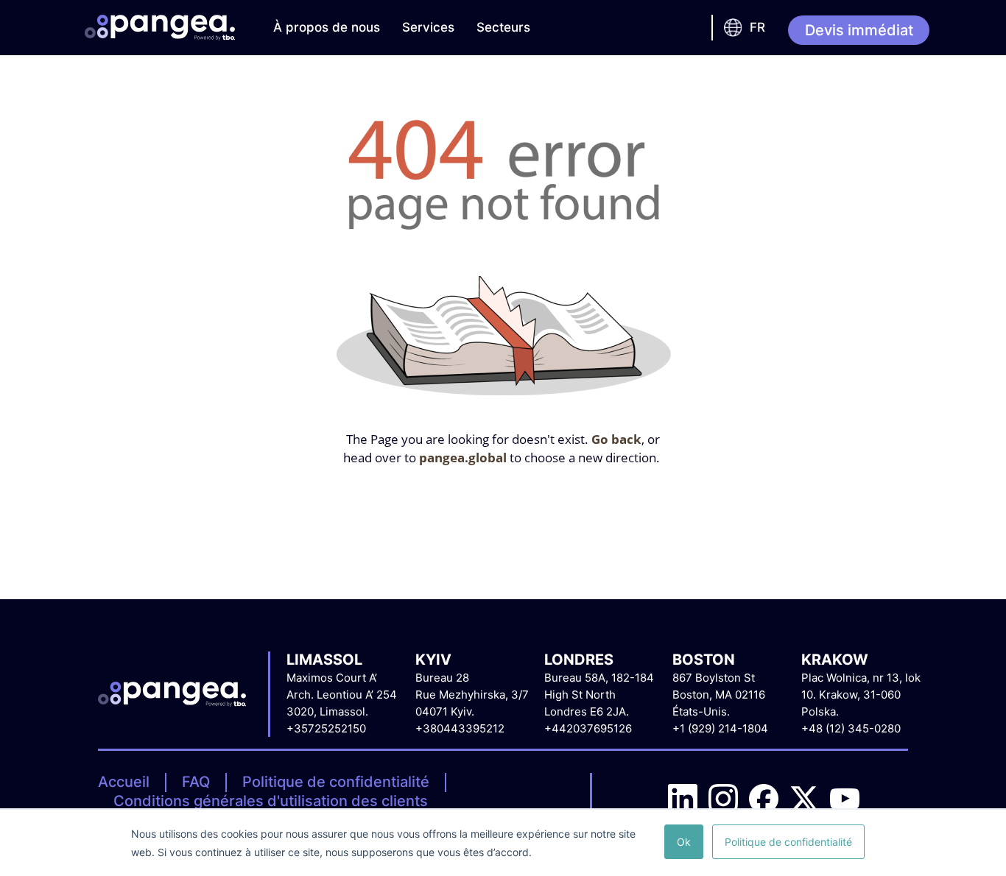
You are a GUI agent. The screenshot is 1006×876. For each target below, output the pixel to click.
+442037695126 (588, 728)
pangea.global (463, 457)
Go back (616, 439)
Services (428, 27)
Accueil (124, 782)
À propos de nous (326, 27)
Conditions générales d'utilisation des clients (270, 801)
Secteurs (503, 27)
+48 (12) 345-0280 (851, 728)
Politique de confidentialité (335, 782)
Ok (684, 842)
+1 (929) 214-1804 (720, 728)
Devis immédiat (859, 30)
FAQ (196, 782)
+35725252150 (326, 728)
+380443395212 (459, 728)
